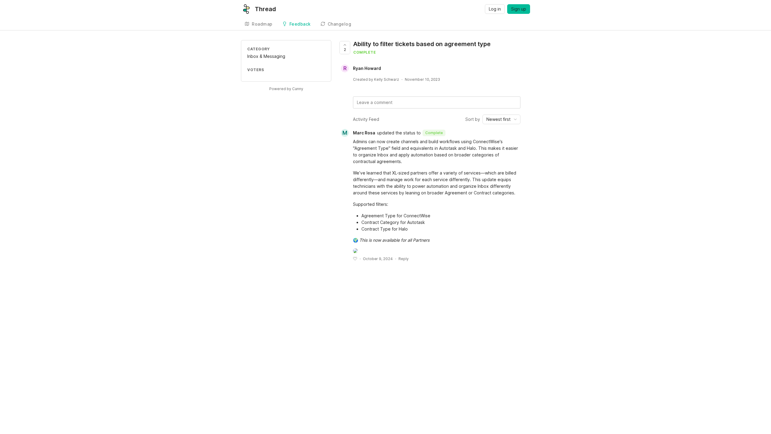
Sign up (518, 8)
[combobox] (501, 119)
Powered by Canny (286, 88)
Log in (495, 8)
